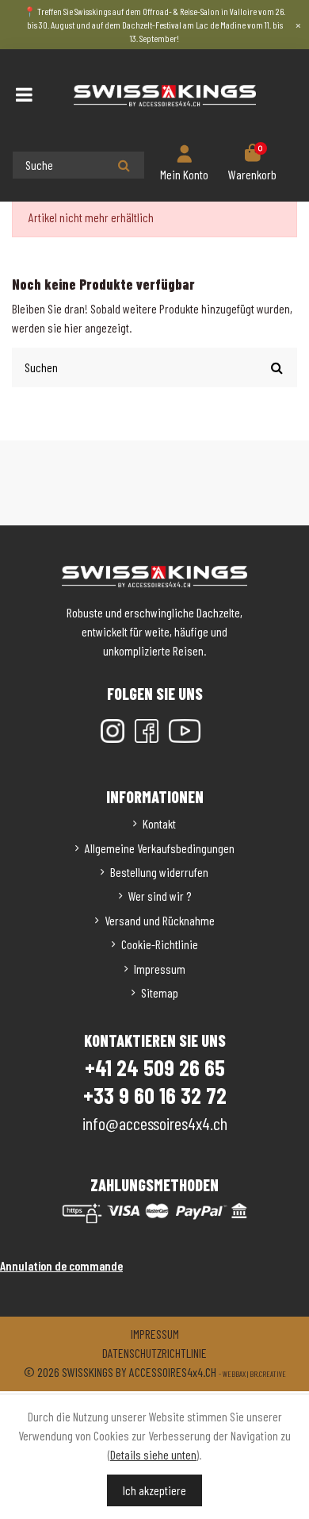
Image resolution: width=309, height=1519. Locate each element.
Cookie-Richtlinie (159, 944)
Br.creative (268, 1374)
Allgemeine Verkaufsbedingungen (160, 848)
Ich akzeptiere (154, 1490)
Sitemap (159, 992)
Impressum (159, 968)
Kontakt (159, 823)
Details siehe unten (153, 1454)
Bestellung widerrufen (159, 871)
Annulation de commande (61, 1265)
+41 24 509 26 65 (155, 1067)
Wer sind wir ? (159, 895)
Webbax (234, 1374)
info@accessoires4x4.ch (154, 1123)
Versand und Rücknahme (160, 920)
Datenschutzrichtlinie (154, 1352)
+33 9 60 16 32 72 (155, 1095)
